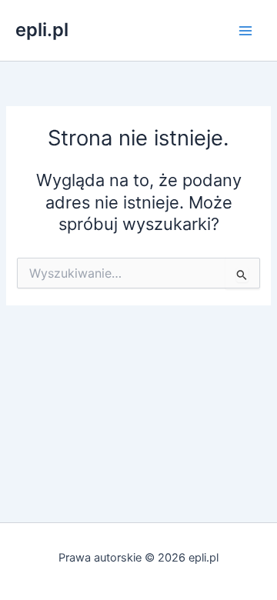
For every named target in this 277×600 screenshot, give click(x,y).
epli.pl (41, 29)
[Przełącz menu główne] (245, 31)
